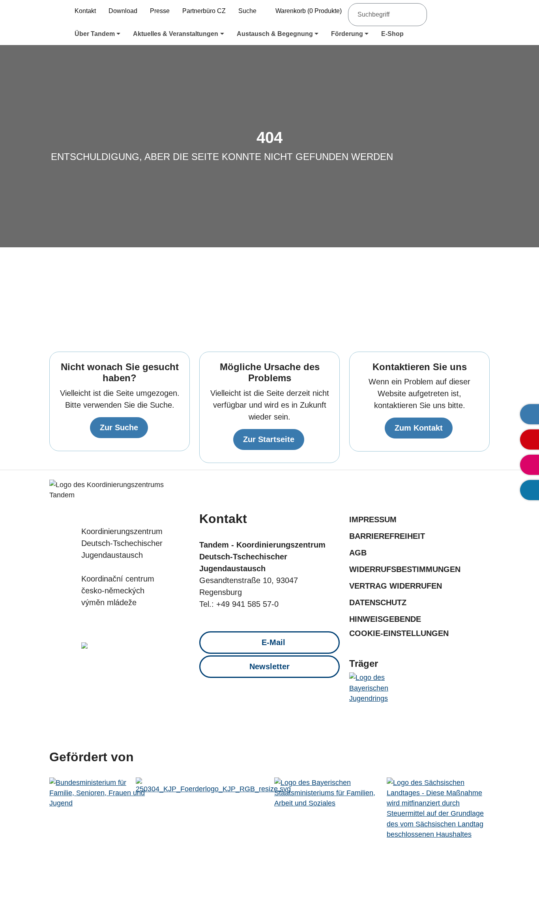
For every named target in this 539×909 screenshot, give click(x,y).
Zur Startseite (268, 439)
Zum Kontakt (419, 427)
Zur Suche (119, 427)
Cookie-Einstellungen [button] (399, 633)
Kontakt (85, 11)
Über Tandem (95, 33)
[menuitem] (97, 34)
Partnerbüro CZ (204, 11)
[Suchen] (416, 15)
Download (123, 11)
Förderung (347, 33)
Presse (160, 11)
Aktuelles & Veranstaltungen (175, 33)
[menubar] (279, 34)
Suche (247, 11)
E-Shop (392, 33)
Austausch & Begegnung (275, 33)
